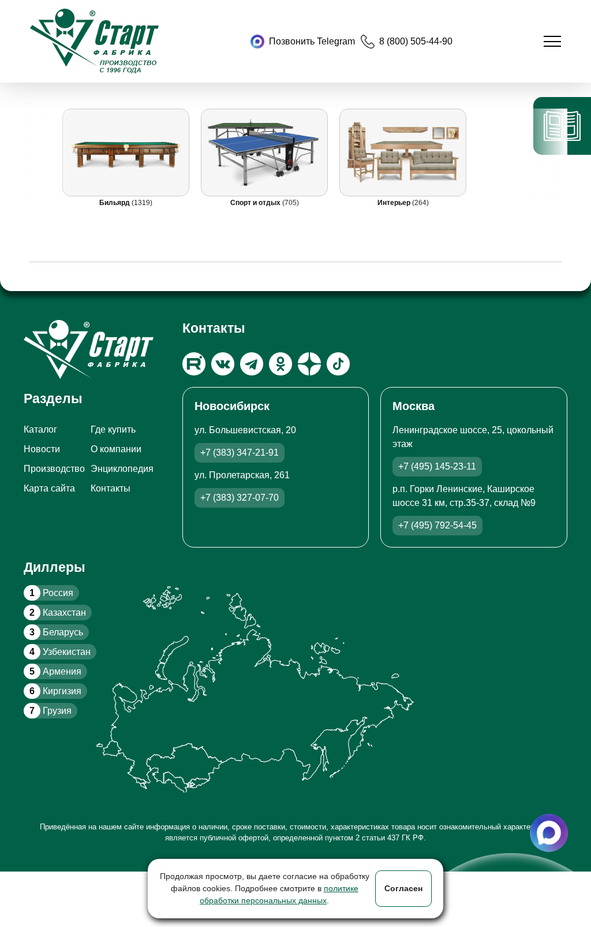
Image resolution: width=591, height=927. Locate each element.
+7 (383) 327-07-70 (239, 497)
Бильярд (115, 203)
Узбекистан (60, 652)
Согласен (403, 888)
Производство (54, 469)
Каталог (40, 429)
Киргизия (55, 691)
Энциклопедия (122, 469)
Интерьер (394, 203)
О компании (116, 449)
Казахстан (57, 612)
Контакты (110, 488)
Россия (51, 593)
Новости (42, 449)
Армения (55, 671)
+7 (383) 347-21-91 (239, 452)
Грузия (50, 711)
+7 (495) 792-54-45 (437, 525)
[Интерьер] (402, 152)
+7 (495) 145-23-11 (437, 466)
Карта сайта (49, 488)
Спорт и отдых (256, 203)
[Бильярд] (125, 152)
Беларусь (56, 632)
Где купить (113, 429)
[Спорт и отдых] (264, 152)
